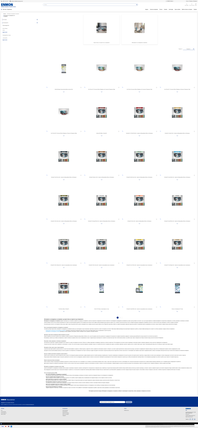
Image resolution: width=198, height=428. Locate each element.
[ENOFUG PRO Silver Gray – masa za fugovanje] (101, 244)
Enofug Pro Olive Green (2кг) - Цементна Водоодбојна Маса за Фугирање (64, 221)
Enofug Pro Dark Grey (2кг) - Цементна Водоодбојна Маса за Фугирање (63, 177)
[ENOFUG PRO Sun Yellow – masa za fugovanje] (139, 244)
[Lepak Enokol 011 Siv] (177, 288)
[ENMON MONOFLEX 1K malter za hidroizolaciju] (64, 68)
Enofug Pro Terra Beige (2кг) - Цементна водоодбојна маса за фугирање (177, 265)
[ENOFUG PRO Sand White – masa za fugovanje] (177, 200)
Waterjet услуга (126, 410)
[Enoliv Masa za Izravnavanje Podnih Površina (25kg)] (101, 288)
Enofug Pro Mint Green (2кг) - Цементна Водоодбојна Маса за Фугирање (139, 177)
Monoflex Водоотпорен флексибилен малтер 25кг (64, 89)
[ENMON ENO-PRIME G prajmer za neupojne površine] (101, 68)
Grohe (4, 30)
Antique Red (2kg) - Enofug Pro (101, 133)
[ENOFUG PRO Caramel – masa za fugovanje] (177, 112)
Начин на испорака (66, 414)
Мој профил (187, 5)
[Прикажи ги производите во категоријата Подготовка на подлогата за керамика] (101, 28)
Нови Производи (65, 410)
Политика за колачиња (166, 423)
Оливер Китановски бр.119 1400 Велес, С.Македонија (191, 412)
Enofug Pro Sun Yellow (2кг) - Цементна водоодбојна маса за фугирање (139, 265)
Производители (65, 411)
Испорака (195, 1)
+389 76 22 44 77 (5, 1)
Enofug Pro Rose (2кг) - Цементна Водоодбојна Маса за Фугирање (139, 221)
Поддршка (64, 415)
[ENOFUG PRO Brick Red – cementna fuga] (139, 112)
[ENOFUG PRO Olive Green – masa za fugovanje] (64, 200)
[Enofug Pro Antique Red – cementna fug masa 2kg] (101, 112)
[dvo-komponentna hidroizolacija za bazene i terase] (139, 288)
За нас (187, 1)
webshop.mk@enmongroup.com (17, 1)
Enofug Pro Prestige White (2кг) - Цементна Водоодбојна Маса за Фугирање (101, 221)
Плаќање (191, 1)
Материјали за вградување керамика (139, 42)
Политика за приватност (30, 404)
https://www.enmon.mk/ (189, 416)
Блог (1, 410)
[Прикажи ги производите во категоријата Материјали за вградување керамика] (139, 28)
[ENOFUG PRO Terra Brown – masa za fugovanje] (64, 288)
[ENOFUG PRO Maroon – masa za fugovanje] (101, 156)
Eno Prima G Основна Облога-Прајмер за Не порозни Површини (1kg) (139, 89)
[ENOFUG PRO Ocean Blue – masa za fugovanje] (177, 156)
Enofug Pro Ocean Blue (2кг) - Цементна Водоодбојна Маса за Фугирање (177, 177)
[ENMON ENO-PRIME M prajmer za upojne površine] (64, 112)
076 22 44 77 (187, 414)
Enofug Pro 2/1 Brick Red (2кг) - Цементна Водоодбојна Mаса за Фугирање (139, 133)
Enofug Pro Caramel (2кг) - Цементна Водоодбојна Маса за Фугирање (177, 133)
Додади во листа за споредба (47, 87)
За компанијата (3, 411)
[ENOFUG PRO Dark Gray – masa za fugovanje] (64, 156)
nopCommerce (194, 423)
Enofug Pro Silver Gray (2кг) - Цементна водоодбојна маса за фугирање (101, 265)
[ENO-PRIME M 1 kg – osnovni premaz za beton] (177, 68)
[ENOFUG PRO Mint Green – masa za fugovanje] (139, 156)
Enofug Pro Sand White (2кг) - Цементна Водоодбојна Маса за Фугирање (177, 221)
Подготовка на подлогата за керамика (102, 42)
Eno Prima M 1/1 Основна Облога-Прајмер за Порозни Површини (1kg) (177, 89)
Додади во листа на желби (80, 87)
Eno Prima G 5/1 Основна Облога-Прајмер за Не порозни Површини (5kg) (101, 89)
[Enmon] (3, 399)
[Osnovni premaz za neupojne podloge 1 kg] (139, 68)
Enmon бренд (5, 28)
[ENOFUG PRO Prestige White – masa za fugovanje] (101, 200)
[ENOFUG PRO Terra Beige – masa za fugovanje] (177, 244)
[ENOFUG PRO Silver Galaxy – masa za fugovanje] (64, 244)
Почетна (4, 13)
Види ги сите (5, 32)
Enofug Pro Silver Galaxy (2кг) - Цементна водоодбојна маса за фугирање (64, 265)
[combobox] (89, 5)
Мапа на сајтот (3, 414)
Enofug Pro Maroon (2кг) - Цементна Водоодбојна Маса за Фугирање (101, 177)
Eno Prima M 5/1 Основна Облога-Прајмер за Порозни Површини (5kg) (64, 133)
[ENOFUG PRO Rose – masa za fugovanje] (139, 200)
